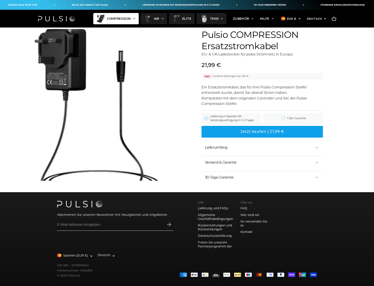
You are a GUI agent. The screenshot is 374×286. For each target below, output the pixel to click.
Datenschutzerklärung (215, 236)
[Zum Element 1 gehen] (91, 105)
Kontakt (246, 232)
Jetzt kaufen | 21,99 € (262, 131)
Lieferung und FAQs (213, 208)
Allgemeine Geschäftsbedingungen (215, 217)
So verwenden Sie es (253, 223)
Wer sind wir (250, 215)
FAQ (243, 208)
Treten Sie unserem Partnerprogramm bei (215, 244)
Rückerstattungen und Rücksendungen (215, 227)
